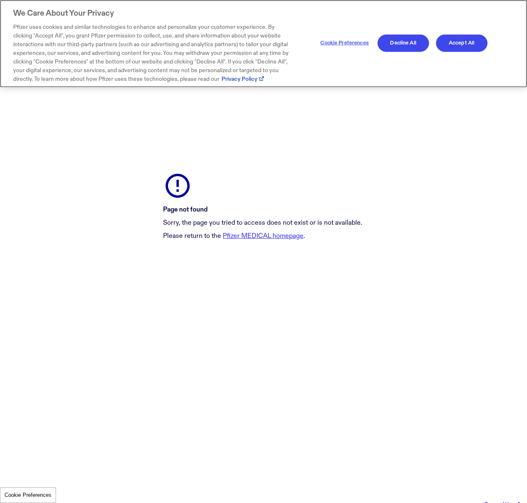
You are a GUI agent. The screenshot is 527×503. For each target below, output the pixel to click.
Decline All (403, 43)
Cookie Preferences (28, 495)
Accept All (461, 43)
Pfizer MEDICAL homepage (263, 236)
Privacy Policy (239, 79)
